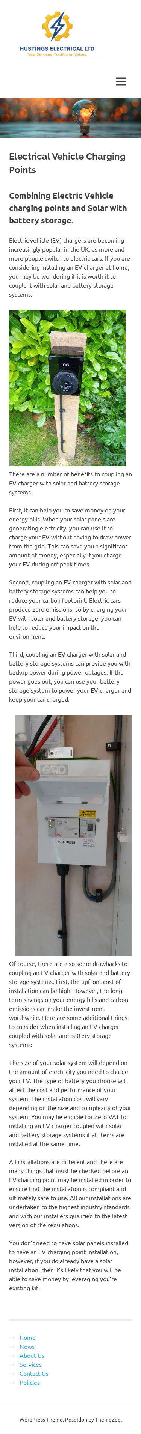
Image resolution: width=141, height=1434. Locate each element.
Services (31, 1364)
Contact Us (34, 1373)
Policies (30, 1382)
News (27, 1346)
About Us (32, 1355)
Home (28, 1337)
